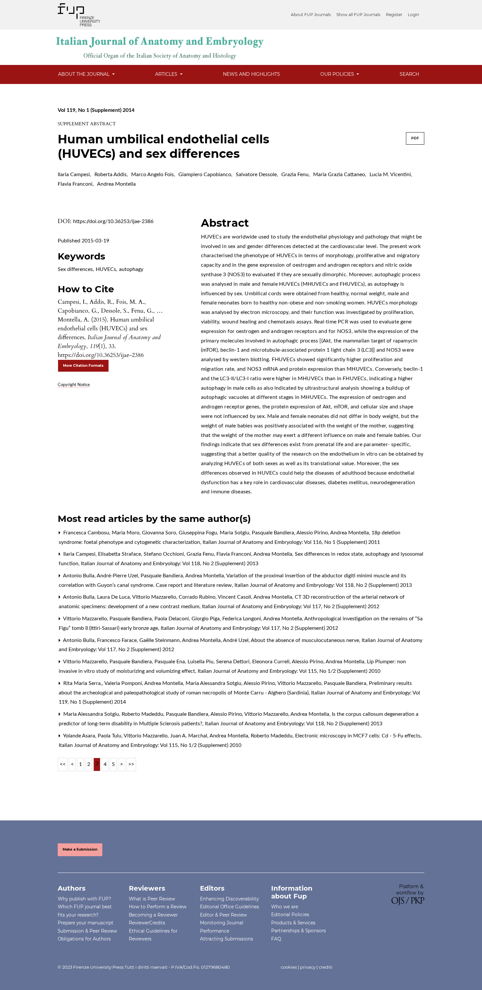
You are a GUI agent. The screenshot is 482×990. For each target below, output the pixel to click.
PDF (415, 138)
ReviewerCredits (147, 922)
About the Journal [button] (84, 74)
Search (409, 74)
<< (63, 764)
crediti (325, 967)
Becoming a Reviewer (153, 915)
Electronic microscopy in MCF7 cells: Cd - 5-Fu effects (358, 735)
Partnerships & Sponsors (298, 930)
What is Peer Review (152, 898)
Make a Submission (80, 849)
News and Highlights (251, 74)
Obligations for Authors (84, 938)
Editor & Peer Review (223, 915)
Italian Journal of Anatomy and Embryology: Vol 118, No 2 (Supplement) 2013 (169, 563)
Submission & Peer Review (87, 931)
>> (131, 764)
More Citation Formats (83, 365)
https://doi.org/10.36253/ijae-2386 (113, 221)
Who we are (284, 906)
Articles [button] (167, 74)
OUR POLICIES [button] (337, 74)
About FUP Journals (311, 14)
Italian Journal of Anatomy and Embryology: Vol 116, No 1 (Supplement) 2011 (291, 542)
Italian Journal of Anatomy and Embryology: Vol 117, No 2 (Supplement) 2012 (290, 606)
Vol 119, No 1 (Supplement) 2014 (96, 110)
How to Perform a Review (158, 906)
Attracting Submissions (226, 938)
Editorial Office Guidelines (229, 906)
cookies (289, 967)
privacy (307, 967)
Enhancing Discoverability (229, 898)
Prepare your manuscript (85, 922)
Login (413, 14)
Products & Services (293, 922)
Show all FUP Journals (358, 14)
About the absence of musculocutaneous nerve (305, 640)
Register (394, 14)
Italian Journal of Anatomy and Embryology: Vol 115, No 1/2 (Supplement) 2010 (289, 671)
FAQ (276, 938)
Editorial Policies (290, 914)
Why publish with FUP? (84, 898)
